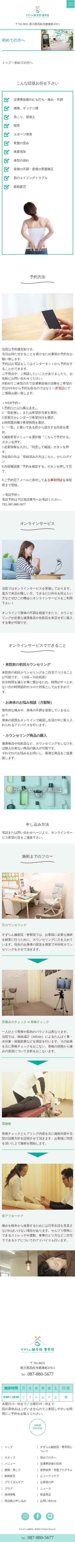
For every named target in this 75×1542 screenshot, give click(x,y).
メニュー (10, 1463)
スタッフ (10, 1457)
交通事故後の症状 (51, 1463)
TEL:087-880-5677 (14, 504)
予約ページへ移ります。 (21, 407)
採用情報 (10, 1494)
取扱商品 (45, 1494)
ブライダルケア (14, 1482)
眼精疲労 (10, 1476)
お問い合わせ (48, 1500)
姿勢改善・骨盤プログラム (56, 1470)
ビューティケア (49, 1476)
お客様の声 (47, 1482)
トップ (6, 62)
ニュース (45, 1488)
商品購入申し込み (15, 1500)
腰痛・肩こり (13, 1470)
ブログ (9, 1488)
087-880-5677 (37, 1537)
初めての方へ (48, 1457)
